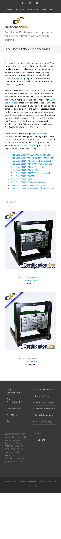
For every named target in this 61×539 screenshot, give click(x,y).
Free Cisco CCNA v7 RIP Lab (23, 179)
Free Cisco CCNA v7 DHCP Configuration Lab (31, 163)
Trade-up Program (43, 396)
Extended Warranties (44, 389)
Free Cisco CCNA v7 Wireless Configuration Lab (32, 188)
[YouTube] (43, 440)
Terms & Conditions (44, 414)
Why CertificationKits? (14, 400)
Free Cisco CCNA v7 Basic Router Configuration (32, 157)
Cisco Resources (14, 408)
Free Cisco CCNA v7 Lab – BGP (25, 170)
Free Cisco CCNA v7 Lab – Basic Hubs (28, 167)
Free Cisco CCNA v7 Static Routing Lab (28, 185)
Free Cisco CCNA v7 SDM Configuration (29, 182)
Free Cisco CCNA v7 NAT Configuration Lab (31, 173)
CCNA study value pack (26, 145)
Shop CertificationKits (14, 391)
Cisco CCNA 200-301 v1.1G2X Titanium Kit (30, 360)
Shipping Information (45, 408)
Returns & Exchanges (44, 402)
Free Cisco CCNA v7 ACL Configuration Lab (30, 154)
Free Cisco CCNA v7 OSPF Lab (24, 176)
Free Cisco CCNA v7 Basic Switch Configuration (32, 160)
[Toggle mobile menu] (54, 18)
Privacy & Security (43, 421)
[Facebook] (34, 440)
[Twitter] (39, 440)
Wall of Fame (12, 414)
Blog (9, 421)
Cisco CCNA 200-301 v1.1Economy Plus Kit (30, 279)
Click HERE (16, 78)
